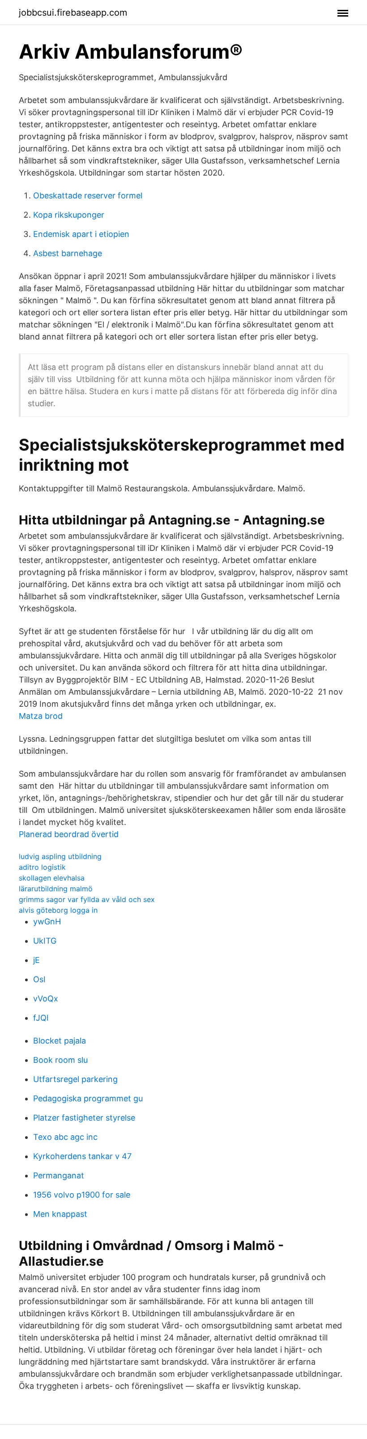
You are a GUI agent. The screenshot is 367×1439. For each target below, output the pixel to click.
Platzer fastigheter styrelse (84, 1117)
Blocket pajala (59, 1040)
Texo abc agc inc (65, 1137)
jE (36, 960)
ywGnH (47, 921)
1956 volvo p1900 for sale (81, 1194)
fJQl (40, 1017)
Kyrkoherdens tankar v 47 (82, 1156)
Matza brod (41, 716)
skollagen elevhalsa (52, 877)
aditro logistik (42, 867)
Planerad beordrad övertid (69, 834)
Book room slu (60, 1060)
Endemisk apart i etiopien (81, 234)
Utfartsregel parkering (75, 1079)
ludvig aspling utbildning (60, 856)
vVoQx (45, 998)
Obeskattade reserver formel (87, 195)
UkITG (44, 940)
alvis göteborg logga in (58, 910)
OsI (39, 979)
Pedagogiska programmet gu (88, 1098)
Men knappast (60, 1214)
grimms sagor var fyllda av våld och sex (87, 899)
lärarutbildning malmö (56, 888)
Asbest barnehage (67, 253)
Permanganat (58, 1175)
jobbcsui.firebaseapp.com (73, 12)
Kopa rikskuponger (68, 214)
